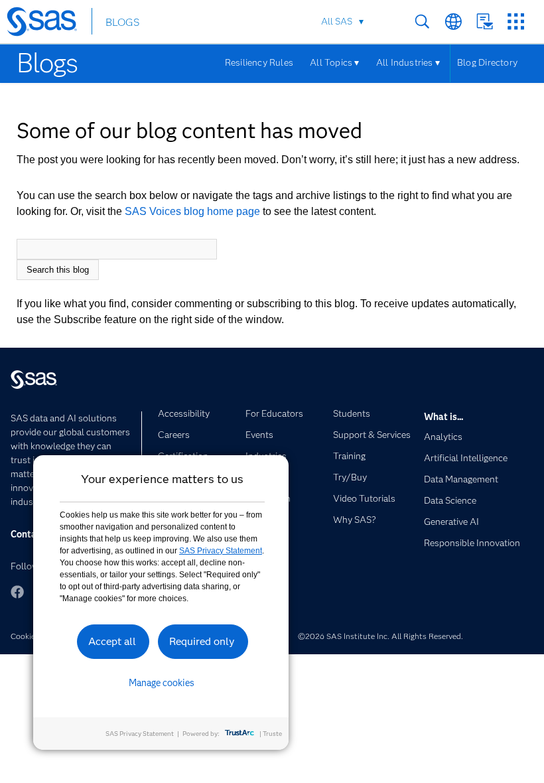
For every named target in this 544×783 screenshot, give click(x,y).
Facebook (17, 592)
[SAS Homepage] (48, 24)
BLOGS (122, 22)
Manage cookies (161, 683)
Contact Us (484, 21)
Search (422, 21)
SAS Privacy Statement (220, 550)
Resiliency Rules (259, 62)
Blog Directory (487, 62)
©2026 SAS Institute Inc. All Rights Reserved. (380, 636)
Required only (202, 641)
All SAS (336, 21)
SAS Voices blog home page (192, 211)
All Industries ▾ (408, 62)
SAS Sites (516, 21)
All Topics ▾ (335, 62)
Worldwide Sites (453, 21)
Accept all (112, 641)
